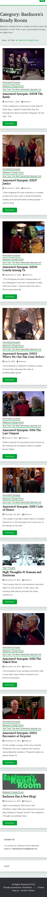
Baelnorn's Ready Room (13, 86)
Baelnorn (27, 101)
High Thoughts (9, 568)
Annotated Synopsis (11, 82)
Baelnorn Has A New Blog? (19, 796)
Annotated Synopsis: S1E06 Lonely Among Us (20, 269)
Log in (6, 866)
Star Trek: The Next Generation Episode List (22, 89)
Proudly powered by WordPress (18, 887)
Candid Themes (27, 890)
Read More (9, 123)
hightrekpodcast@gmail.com (24, 848)
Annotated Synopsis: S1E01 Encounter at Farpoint (20, 734)
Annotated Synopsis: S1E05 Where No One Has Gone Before (23, 355)
